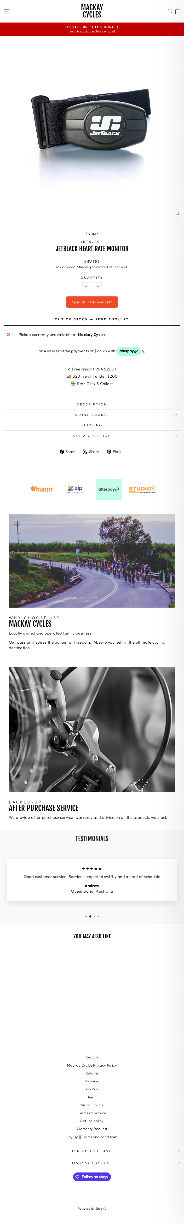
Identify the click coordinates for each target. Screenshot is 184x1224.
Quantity (92, 277)
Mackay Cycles (92, 11)
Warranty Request (92, 1128)
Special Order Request (92, 302)
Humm (92, 1097)
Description (92, 404)
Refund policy (92, 1121)
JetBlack (92, 241)
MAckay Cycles (90, 1163)
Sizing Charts (92, 415)
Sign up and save (90, 1151)
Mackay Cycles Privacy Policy (92, 1065)
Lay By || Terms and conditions (91, 1137)
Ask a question (92, 436)
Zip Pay (92, 1089)
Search (92, 1057)
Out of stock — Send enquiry (92, 319)
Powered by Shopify (92, 1208)
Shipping (84, 267)
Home (91, 233)
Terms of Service (92, 1113)
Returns (92, 1073)
